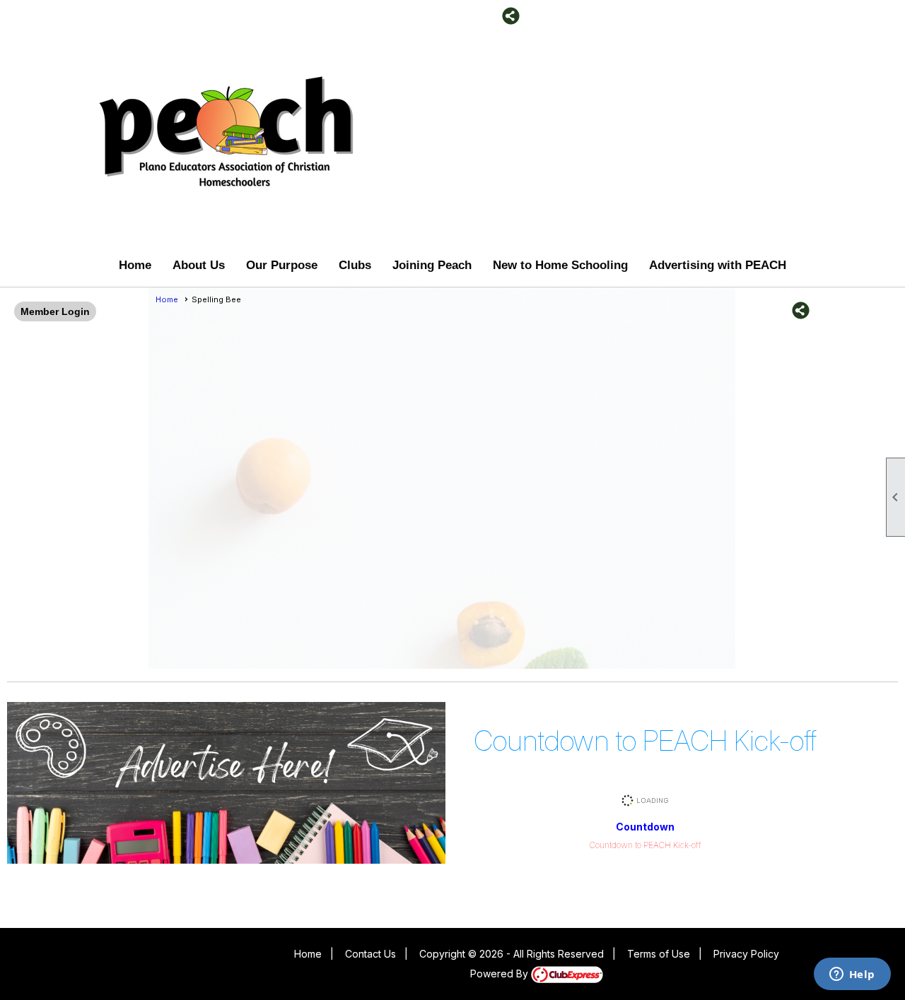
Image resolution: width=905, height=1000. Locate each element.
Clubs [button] (355, 265)
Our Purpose (281, 265)
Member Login (55, 311)
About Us (199, 265)
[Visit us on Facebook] (468, 16)
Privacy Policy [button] (746, 954)
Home (135, 265)
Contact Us (370, 954)
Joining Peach (432, 265)
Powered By (500, 974)
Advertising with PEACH (717, 265)
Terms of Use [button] (658, 954)
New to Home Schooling (560, 265)
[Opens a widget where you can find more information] (852, 975)
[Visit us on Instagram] (489, 16)
